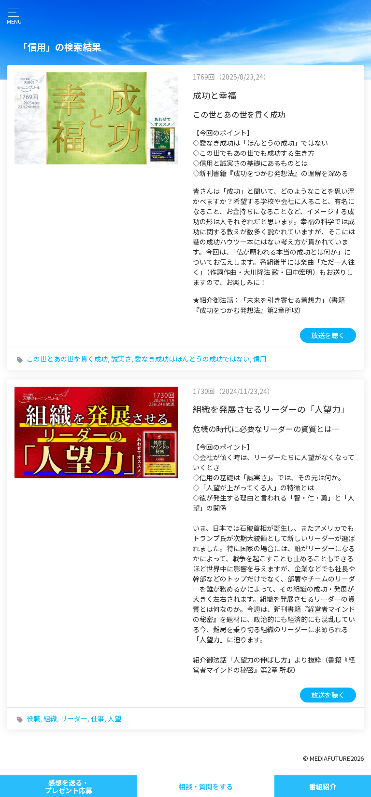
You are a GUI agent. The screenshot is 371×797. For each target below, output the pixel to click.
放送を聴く (328, 335)
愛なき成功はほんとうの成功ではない (192, 359)
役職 (33, 718)
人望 (114, 718)
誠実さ (121, 359)
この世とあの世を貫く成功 (67, 359)
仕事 (97, 718)
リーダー (73, 718)
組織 (50, 718)
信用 (260, 359)
